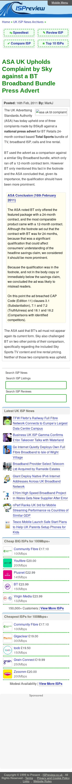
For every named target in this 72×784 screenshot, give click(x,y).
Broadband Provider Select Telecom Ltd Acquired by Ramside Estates (38, 466)
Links (26, 781)
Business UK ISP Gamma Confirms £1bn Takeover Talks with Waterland (38, 437)
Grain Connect (24, 659)
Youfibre (20, 560)
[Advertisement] (36, 733)
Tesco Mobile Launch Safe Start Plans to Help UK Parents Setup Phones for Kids (40, 526)
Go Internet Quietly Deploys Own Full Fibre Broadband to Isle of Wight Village (39, 452)
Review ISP (54, 32)
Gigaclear (21, 636)
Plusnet (19, 572)
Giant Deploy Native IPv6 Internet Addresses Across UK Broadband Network (37, 481)
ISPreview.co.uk (53, 774)
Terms (29, 778)
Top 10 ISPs (55, 43)
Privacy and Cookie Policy (53, 778)
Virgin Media (23, 596)
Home (6, 22)
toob (17, 648)
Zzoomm (20, 671)
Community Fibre (26, 549)
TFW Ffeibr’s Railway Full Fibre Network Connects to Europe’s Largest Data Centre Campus (40, 423)
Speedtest (20, 32)
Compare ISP (21, 43)
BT (16, 584)
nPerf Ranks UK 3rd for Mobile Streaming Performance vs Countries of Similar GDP (40, 510)
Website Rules (42, 781)
